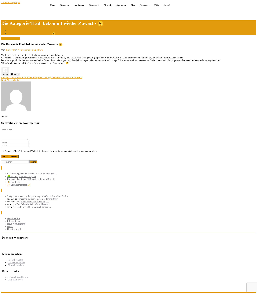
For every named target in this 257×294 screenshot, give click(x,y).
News (40, 50)
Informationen (13, 221)
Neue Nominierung (27, 50)
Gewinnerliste (13, 218)
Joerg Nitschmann (15, 196)
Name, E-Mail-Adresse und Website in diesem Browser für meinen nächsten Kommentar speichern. (51, 151)
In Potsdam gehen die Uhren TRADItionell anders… (32, 173)
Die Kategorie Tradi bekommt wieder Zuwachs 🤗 (31, 33)
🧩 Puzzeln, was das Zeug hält (21, 176)
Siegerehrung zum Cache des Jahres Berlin (48, 196)
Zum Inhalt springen (10, 2)
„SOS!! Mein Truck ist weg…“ (34, 201)
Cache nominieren (16, 262)
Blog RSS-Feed (15, 279)
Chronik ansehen (16, 265)
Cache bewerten (15, 260)
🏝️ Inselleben (13, 182)
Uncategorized (14, 229)
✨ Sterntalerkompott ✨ (19, 185)
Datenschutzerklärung (18, 277)
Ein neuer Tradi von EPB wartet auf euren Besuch (30, 179)
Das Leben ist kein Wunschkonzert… (34, 204)
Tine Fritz (10, 50)
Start (9, 30)
